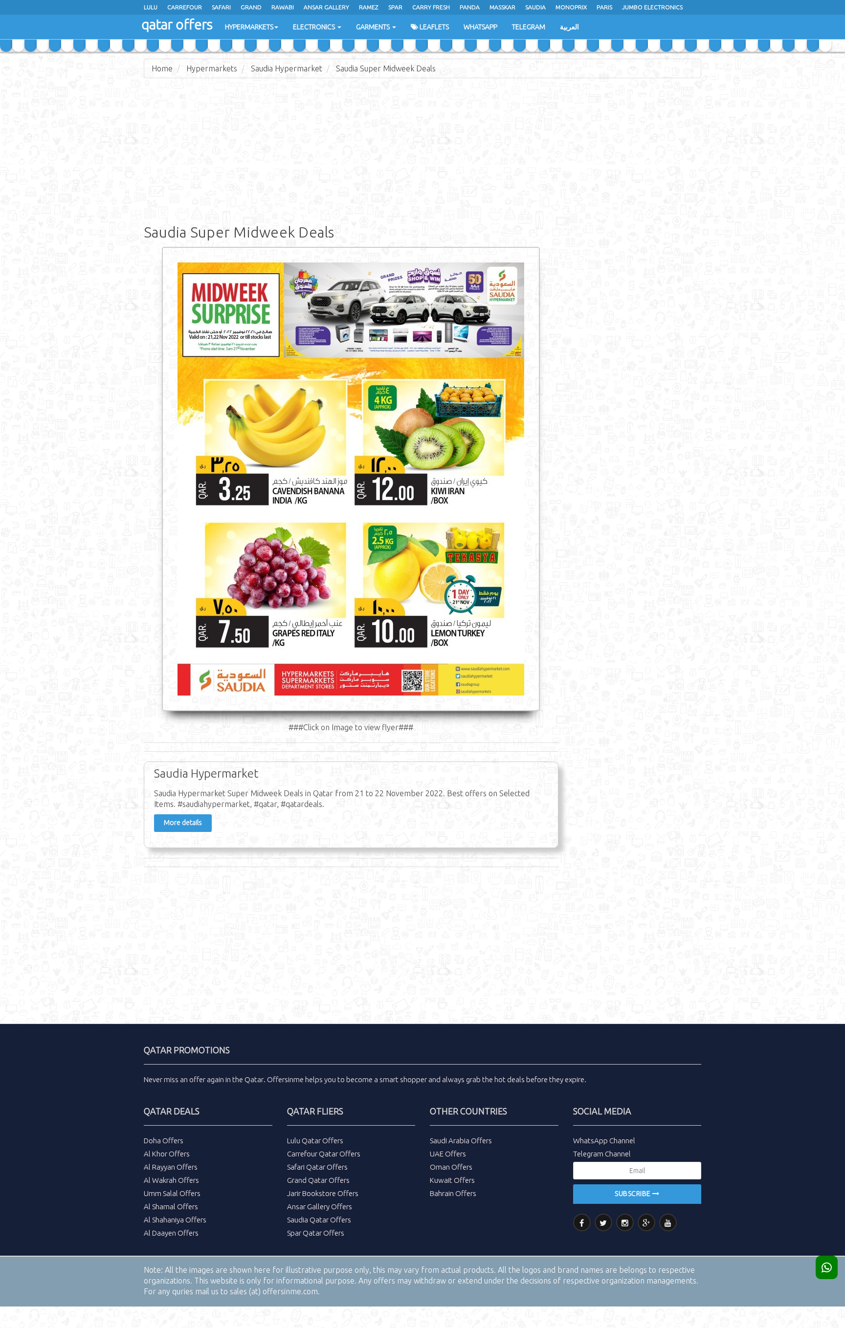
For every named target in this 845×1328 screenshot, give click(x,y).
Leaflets (433, 27)
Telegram (528, 27)
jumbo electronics (652, 7)
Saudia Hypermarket (286, 68)
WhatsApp (480, 27)
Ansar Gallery (326, 7)
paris (604, 7)
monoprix (571, 7)
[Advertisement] (422, 156)
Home (162, 68)
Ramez (368, 7)
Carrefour (184, 7)
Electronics (314, 27)
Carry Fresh (431, 7)
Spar (395, 7)
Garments (373, 27)
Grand (251, 7)
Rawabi (282, 7)
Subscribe (633, 1193)
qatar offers (177, 24)
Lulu (150, 7)
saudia (535, 7)
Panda (470, 7)
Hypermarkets (249, 27)
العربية (569, 27)
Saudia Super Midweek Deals (386, 68)
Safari (221, 7)
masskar (502, 7)
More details (183, 823)
